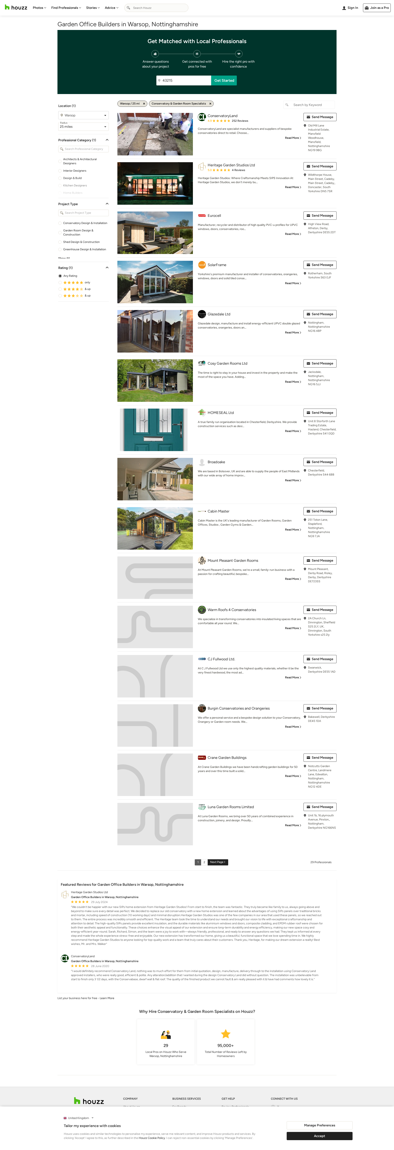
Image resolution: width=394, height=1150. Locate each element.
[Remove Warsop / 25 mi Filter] (144, 104)
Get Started (224, 80)
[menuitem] (39, 8)
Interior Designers (74, 170)
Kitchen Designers (75, 185)
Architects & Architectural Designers (80, 161)
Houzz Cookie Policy (152, 1138)
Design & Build (72, 178)
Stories (91, 8)
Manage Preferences (319, 1125)
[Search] (128, 8)
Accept (319, 1136)
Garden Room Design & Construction (78, 232)
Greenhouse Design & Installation (84, 249)
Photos (38, 8)
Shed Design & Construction (81, 242)
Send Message (322, 117)
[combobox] (156, 8)
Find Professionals (64, 8)
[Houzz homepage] (16, 7)
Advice (110, 8)
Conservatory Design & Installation (85, 223)
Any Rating (70, 276)
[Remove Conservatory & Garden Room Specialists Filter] (210, 104)
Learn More (107, 998)
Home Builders (72, 193)
